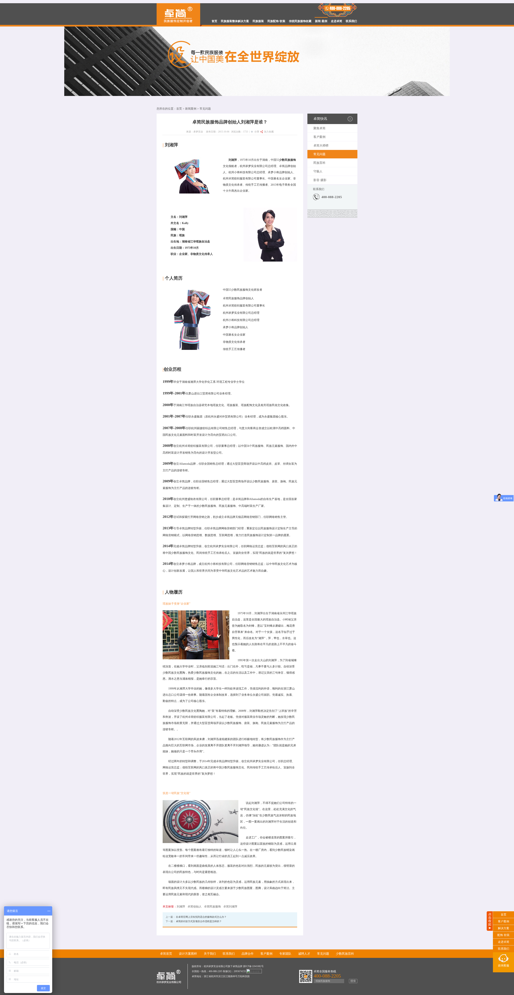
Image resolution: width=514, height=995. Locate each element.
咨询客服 (503, 965)
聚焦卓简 (319, 128)
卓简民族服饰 (212, 906)
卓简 (282, 166)
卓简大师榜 (320, 145)
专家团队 (285, 953)
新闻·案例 (321, 21)
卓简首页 (166, 953)
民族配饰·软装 (276, 21)
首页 (214, 21)
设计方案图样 (188, 953)
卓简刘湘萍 (230, 906)
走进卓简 (336, 21)
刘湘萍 (181, 906)
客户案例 (319, 137)
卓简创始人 (195, 906)
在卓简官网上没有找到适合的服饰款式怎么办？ (201, 917)
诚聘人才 (304, 953)
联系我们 (351, 21)
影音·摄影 (319, 180)
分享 (256, 131)
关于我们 (210, 953)
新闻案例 (190, 108)
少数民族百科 (345, 953)
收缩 (490, 950)
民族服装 (258, 21)
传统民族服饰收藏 (300, 21)
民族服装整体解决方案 (235, 21)
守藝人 (317, 171)
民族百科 (319, 162)
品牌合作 (248, 953)
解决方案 (503, 928)
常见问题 (205, 108)
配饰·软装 (503, 935)
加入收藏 (268, 131)
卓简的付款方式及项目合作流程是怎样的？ (199, 921)
